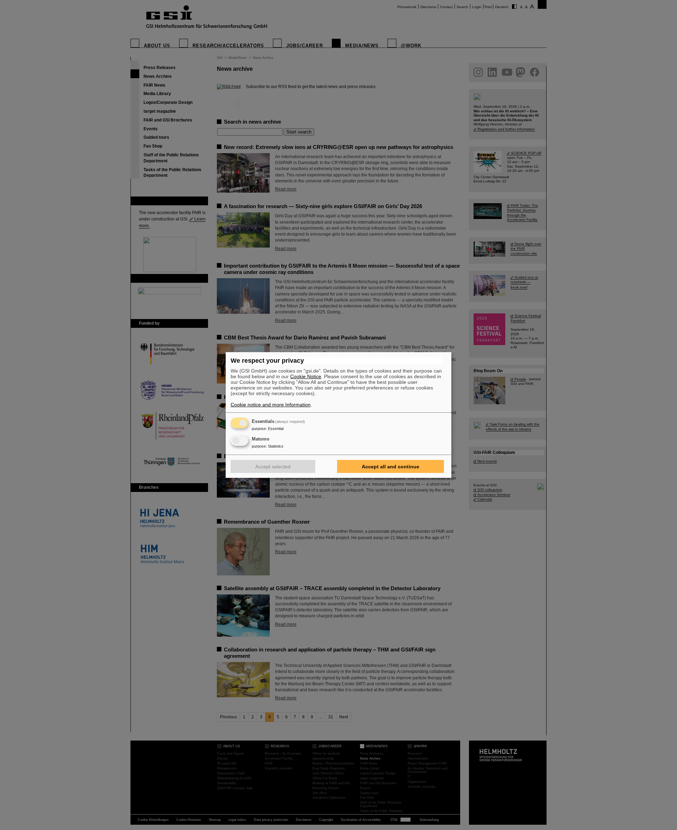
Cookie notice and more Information (271, 404)
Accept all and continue (390, 466)
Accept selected (273, 466)
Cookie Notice (305, 376)
